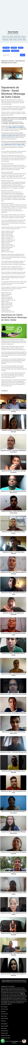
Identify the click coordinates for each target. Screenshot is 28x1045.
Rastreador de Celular (5, 1035)
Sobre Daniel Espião (6, 980)
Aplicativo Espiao (4, 1009)
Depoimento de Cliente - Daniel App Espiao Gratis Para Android (13, 913)
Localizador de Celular (5, 1037)
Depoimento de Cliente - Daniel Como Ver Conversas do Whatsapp (13, 873)
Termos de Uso (17, 981)
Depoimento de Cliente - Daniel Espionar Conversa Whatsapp (13, 771)
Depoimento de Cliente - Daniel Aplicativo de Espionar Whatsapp (13, 410)
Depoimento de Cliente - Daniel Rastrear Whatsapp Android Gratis (13, 832)
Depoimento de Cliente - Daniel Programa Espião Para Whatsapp (13, 974)
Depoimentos (6, 50)
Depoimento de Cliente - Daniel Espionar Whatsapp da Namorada (13, 852)
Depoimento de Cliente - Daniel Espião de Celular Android (13, 532)
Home (4, 36)
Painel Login (5, 39)
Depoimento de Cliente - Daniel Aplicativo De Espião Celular (13, 634)
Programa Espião (4, 1026)
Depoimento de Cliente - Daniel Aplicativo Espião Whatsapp (13, 431)
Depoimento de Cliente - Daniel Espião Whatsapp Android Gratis (13, 732)
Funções (21, 47)
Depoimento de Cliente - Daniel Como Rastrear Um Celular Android (13, 512)
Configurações (15, 50)
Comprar (23, 36)
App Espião (3, 1011)
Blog (24, 39)
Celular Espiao (4, 1028)
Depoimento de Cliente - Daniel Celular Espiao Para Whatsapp (13, 954)
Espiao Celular (4, 1016)
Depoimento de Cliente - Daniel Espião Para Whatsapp (13, 713)
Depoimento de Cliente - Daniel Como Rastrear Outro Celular (13, 792)
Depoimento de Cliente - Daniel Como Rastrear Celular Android (13, 893)
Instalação (14, 47)
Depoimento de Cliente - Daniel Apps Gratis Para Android (13, 654)
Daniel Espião (13, 32)
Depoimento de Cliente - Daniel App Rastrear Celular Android (13, 674)
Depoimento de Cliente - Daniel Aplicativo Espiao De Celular (13, 593)
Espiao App (3, 1020)
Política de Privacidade (16, 980)
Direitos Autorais (9, 981)
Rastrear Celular (4, 1033)
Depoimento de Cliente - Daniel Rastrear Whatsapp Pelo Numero (13, 471)
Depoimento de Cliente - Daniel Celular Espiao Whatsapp (13, 553)
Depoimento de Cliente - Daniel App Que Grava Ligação (13, 694)
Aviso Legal (23, 981)
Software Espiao (4, 1013)
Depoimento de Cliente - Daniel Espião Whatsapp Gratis (13, 752)
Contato (20, 39)
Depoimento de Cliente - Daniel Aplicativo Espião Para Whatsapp (13, 573)
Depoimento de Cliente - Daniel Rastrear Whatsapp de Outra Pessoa (13, 451)
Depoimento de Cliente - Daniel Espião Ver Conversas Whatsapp (13, 934)
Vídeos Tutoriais (13, 39)
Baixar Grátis (17, 36)
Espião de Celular (4, 1018)
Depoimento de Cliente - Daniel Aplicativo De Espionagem (13, 613)
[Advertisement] (14, 16)
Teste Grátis (6, 47)
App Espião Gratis (4, 1030)
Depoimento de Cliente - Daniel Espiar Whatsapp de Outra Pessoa (13, 812)
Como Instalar (10, 36)
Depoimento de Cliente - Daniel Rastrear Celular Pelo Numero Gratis (13, 492)
